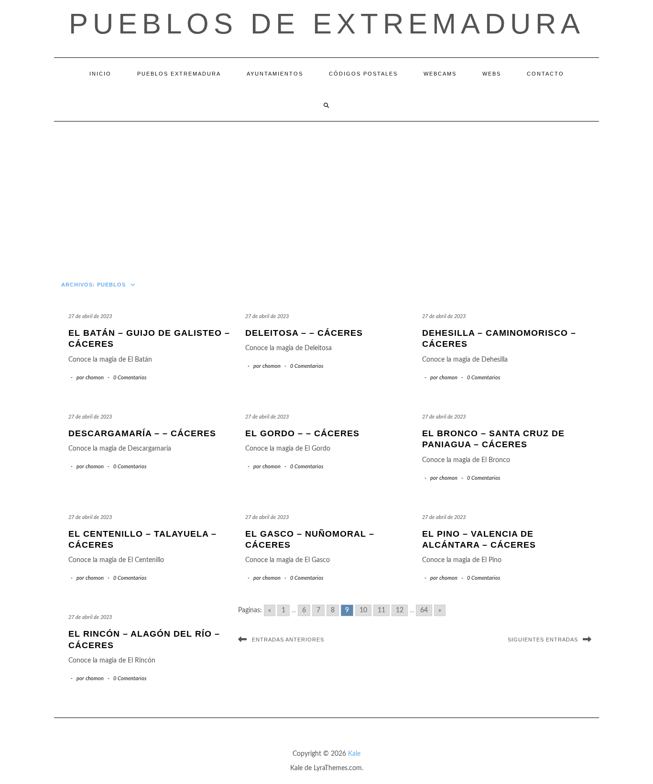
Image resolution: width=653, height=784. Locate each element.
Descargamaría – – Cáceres (142, 433)
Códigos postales (363, 74)
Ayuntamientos (275, 74)
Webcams (440, 74)
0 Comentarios (129, 377)
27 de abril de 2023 (90, 316)
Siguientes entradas (543, 639)
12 (399, 610)
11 (381, 610)
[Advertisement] (326, 193)
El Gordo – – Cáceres (302, 433)
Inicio (100, 74)
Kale (354, 754)
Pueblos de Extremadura (327, 24)
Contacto (545, 74)
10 (363, 610)
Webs (491, 74)
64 (424, 610)
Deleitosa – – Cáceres (304, 333)
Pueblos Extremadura (179, 74)
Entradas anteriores (288, 639)
